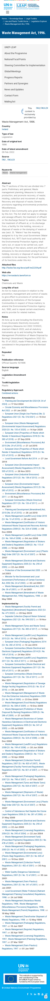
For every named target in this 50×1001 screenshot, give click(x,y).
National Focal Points (15, 59)
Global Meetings (12, 71)
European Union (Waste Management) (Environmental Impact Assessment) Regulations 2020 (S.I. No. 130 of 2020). (24, 426)
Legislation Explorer (39, 21)
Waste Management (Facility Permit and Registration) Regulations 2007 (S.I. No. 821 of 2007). (23, 766)
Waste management (18, 173)
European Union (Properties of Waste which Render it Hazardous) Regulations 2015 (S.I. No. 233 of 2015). (23, 452)
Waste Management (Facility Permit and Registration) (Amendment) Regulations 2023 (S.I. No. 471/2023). (24, 609)
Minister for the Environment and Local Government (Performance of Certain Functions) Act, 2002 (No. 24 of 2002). (23, 579)
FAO (38, 108)
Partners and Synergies (16, 83)
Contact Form (11, 95)
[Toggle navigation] (7, 12)
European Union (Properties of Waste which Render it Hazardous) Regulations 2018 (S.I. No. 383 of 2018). (23, 436)
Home (4, 19)
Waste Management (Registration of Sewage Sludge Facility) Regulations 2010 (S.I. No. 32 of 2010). (23, 686)
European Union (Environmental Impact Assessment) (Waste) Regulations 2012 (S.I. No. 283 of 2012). (23, 487)
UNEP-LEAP (10, 47)
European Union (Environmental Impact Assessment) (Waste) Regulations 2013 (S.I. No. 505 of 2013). (23, 468)
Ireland (5, 129)
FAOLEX (44, 108)
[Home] (21, 5)
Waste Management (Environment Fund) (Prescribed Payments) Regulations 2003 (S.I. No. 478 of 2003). (24, 840)
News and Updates (14, 89)
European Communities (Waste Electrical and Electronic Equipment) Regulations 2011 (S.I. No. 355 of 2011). (23, 667)
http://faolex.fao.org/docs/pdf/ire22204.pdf (21, 268)
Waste (5, 173)
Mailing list (9, 101)
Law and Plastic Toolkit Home (16, 21)
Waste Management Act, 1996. (17, 24)
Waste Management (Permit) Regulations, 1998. (23, 910)
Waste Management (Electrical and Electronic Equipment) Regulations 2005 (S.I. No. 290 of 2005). (23, 563)
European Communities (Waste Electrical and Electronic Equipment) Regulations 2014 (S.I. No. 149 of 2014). (23, 651)
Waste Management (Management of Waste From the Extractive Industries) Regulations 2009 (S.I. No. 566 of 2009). (24, 696)
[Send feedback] (45, 996)
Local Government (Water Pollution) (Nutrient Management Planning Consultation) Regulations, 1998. (24, 894)
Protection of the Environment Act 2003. (23, 570)
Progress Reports (13, 77)
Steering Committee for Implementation (24, 65)
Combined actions (10, 393)
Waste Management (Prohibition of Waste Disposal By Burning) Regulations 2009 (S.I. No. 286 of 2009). (23, 712)
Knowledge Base (16, 19)
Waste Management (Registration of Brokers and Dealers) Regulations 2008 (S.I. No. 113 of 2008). (23, 544)
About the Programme (15, 53)
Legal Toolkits (31, 19)
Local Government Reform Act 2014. (21, 458)
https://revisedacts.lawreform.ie (16, 275)
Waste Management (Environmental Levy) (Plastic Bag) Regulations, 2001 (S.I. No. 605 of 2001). (23, 856)
